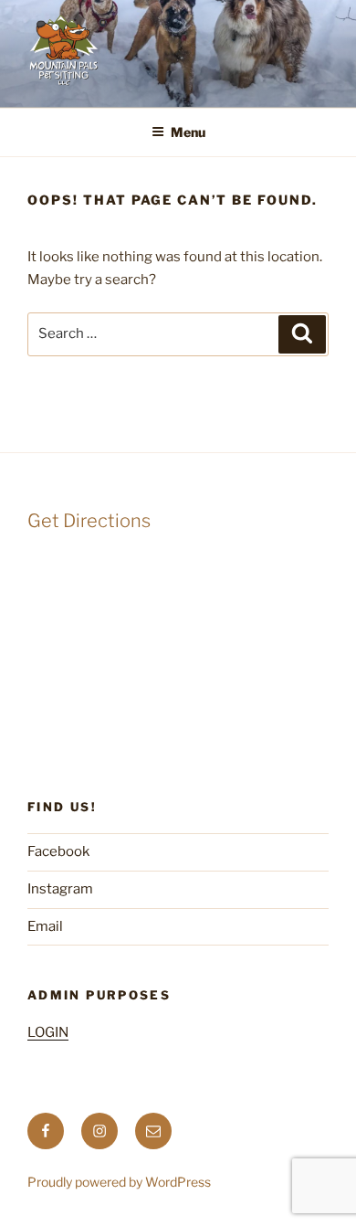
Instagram (60, 889)
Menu (188, 132)
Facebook (58, 851)
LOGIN (47, 1032)
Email (45, 926)
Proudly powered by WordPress (119, 1181)
